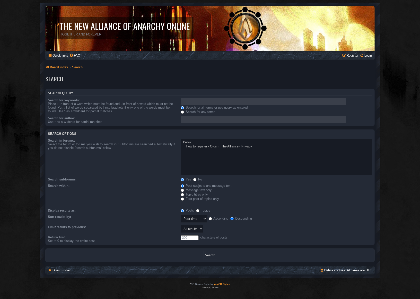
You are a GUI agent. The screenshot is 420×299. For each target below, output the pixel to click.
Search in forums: (61, 140)
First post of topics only (202, 199)
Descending (243, 218)
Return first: (57, 237)
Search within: (59, 186)
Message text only (198, 190)
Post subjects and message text (208, 186)
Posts (189, 210)
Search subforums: (62, 179)
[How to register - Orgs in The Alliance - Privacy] (276, 147)
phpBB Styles (222, 284)
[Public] (276, 142)
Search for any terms (200, 112)
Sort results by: (59, 217)
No (199, 179)
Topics (205, 210)
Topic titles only (196, 194)
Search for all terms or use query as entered (216, 107)
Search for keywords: (64, 100)
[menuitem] (75, 55)
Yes (188, 179)
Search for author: (61, 118)
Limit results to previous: (67, 227)
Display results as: (62, 210)
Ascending (220, 218)
